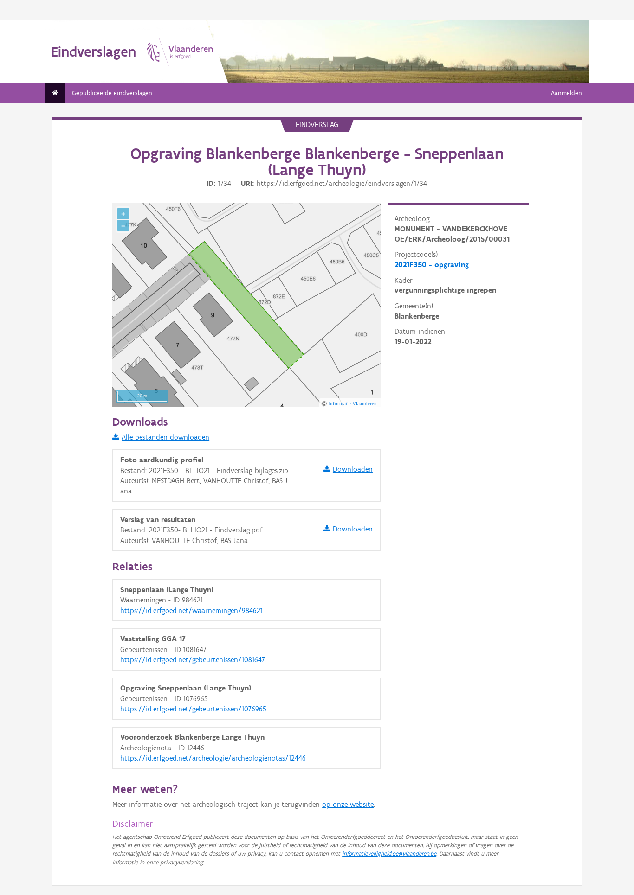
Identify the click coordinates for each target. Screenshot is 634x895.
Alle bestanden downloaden (165, 437)
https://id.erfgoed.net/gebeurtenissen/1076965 (193, 708)
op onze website (348, 804)
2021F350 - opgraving (432, 264)
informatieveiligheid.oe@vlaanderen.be (389, 853)
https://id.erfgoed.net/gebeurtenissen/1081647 (192, 659)
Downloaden (353, 469)
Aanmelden (566, 93)
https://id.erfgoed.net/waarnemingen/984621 (191, 610)
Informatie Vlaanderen (352, 403)
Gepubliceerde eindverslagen (112, 93)
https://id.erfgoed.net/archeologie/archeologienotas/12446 (213, 758)
